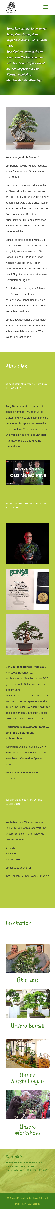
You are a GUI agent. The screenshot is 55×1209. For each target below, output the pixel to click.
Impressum (20, 1204)
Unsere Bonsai (27, 1025)
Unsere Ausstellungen (27, 1078)
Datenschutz (34, 1204)
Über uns (27, 980)
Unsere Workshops (28, 1129)
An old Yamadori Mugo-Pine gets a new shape (26, 384)
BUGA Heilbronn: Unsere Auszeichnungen (24, 800)
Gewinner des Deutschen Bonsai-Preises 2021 (26, 503)
